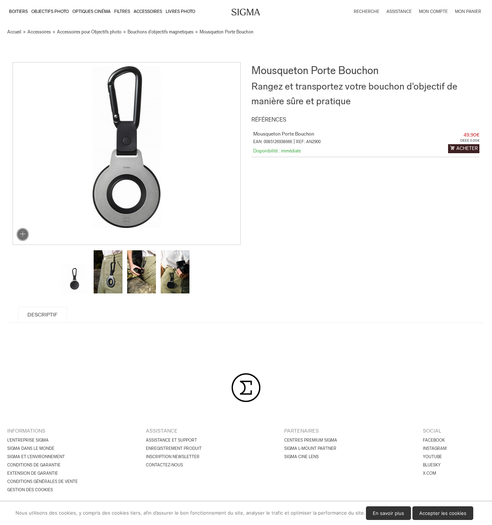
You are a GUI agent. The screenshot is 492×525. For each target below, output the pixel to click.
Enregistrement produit (174, 448)
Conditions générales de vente (42, 481)
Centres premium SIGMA (310, 440)
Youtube (432, 456)
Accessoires (148, 11)
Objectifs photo (50, 11)
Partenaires (301, 431)
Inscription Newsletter (173, 456)
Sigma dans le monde (30, 448)
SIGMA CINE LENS (301, 456)
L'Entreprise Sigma (28, 440)
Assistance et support (171, 440)
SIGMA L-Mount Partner (310, 448)
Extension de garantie (32, 473)
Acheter (467, 148)
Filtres (122, 11)
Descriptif (42, 314)
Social (432, 431)
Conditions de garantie (34, 464)
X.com (429, 473)
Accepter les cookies (442, 513)
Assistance (162, 431)
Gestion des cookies (30, 489)
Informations (26, 431)
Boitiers (18, 11)
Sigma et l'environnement (36, 456)
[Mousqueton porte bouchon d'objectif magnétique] (127, 153)
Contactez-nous (164, 464)
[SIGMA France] (246, 13)
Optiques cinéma (91, 11)
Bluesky (431, 464)
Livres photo (180, 11)
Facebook (434, 440)
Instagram (435, 448)
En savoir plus (388, 513)
